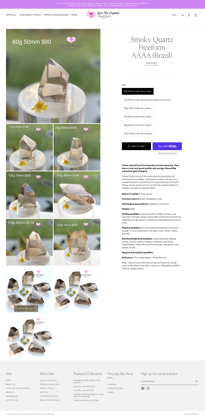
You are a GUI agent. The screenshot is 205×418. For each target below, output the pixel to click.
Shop (8, 380)
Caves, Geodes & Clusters (86, 400)
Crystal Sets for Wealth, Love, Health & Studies (89, 395)
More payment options (167, 153)
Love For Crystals (20, 414)
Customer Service (48, 396)
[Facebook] (143, 388)
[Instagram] (148, 388)
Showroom (11, 396)
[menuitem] (74, 15)
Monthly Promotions (84, 386)
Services (10, 392)
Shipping (44, 392)
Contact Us (12, 400)
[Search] (182, 15)
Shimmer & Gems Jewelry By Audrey (87, 381)
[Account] (189, 15)
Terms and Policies (191, 414)
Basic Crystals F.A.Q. (50, 400)
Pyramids (111, 384)
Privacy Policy (47, 388)
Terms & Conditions (49, 384)
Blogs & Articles (48, 380)
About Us (10, 384)
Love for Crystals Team (18, 388)
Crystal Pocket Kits (83, 390)
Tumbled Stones (115, 388)
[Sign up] (196, 381)
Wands (110, 392)
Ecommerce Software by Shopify (41, 414)
